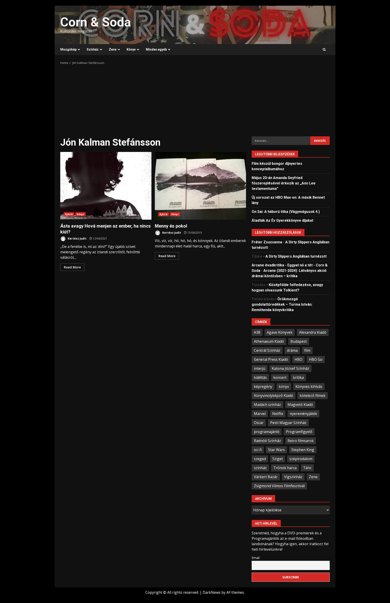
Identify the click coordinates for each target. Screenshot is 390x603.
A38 (257, 332)
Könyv (131, 49)
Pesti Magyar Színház (288, 422)
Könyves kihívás (308, 386)
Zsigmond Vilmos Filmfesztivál (279, 485)
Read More (72, 267)
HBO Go (316, 359)
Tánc (307, 467)
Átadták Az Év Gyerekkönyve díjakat (282, 220)
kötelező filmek (312, 395)
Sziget (277, 458)
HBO (298, 359)
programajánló (266, 431)
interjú (259, 368)
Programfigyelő (299, 431)
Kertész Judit (76, 238)
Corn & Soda (95, 22)
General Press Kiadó (271, 359)
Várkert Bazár (266, 476)
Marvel (260, 413)
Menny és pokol (200, 186)
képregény (263, 386)
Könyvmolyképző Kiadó (273, 395)
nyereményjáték (303, 413)
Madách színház (267, 404)
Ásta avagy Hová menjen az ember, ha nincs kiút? (105, 186)
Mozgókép (68, 49)
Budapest (298, 341)
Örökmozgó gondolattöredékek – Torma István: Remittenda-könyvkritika (282, 304)
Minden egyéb (156, 49)
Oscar (259, 422)
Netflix (277, 413)
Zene (112, 49)
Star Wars (276, 449)
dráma (292, 350)
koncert (279, 377)
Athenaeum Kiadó (269, 341)
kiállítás (260, 377)
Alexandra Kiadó (312, 332)
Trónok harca (285, 467)
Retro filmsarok (301, 440)
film (307, 350)
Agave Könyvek (279, 332)
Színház (93, 49)
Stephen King (302, 449)
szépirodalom (300, 458)
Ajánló (69, 214)
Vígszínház (293, 476)
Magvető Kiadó (300, 404)
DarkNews (212, 592)
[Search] (324, 49)
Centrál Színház (267, 350)
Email (256, 558)
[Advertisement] (195, 99)
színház (260, 467)
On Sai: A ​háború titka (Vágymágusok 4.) (286, 212)
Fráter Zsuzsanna (267, 242)
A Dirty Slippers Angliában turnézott (296, 256)
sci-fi (258, 449)
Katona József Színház (290, 368)
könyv (284, 386)
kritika (298, 377)
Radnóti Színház (267, 440)
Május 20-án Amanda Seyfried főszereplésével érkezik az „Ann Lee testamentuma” (284, 183)
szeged (260, 458)
